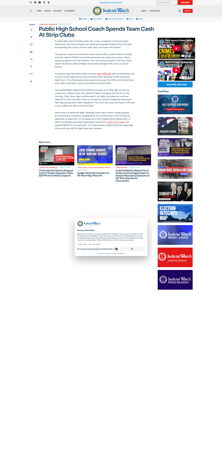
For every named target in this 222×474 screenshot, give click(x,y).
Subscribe (185, 2)
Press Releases (121, 167)
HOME (141, 19)
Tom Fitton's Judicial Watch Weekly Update (94, 167)
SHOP (131, 19)
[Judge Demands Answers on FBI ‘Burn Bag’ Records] (95, 155)
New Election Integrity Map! (111, 2)
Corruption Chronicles (48, 24)
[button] (30, 10)
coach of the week (116, 122)
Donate (188, 11)
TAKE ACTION (97, 19)
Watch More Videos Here (176, 84)
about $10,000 (104, 73)
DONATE (84, 19)
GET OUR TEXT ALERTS (115, 19)
